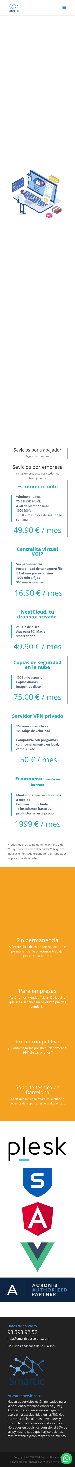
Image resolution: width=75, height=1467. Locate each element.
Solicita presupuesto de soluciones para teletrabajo (36, 116)
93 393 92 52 (23, 1332)
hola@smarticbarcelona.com (28, 1338)
